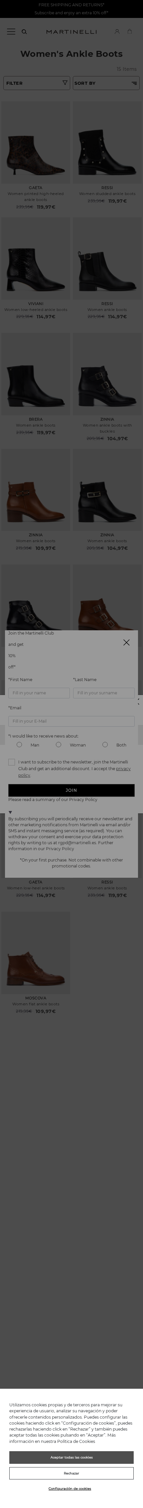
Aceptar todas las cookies (72, 1457)
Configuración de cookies (70, 1488)
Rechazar (71, 1473)
